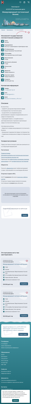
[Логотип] (2, 2)
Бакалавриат (10, 30)
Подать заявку (23, 334)
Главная (3, 30)
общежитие (10, 168)
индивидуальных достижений (20, 161)
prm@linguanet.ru (9, 94)
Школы (2, 354)
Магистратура (4, 360)
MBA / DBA (3, 364)
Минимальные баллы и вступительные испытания (14, 155)
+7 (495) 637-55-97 (10, 90)
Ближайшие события (6, 371)
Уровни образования (6, 345)
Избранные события (6, 373)
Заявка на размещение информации (10, 347)
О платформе (4, 343)
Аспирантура (4, 362)
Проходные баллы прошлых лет (10, 157)
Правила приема (5, 153)
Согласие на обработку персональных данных (12, 382)
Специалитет (4, 358)
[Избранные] (20, 2)
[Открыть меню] (28, 2)
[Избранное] (29, 32)
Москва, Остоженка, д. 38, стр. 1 (13, 98)
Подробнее (24, 283)
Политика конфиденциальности (8, 380)
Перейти (25, 215)
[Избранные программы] (24, 2)
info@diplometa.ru (8, 389)
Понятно (15, 400)
